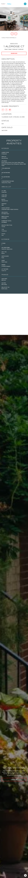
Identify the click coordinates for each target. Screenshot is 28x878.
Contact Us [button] (14, 779)
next (15, 33)
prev (12, 33)
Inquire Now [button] (14, 53)
